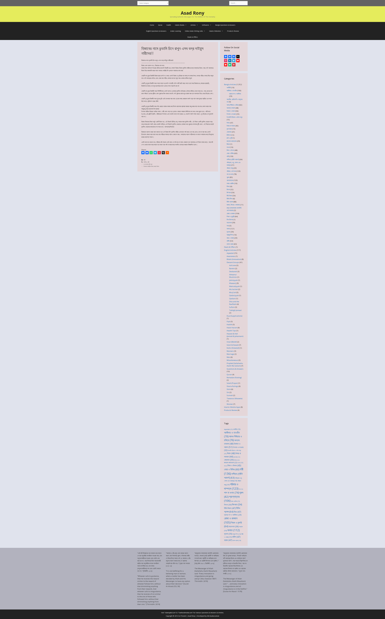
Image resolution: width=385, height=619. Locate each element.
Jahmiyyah (233, 280)
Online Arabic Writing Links (194, 31)
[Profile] (225, 56)
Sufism (232, 307)
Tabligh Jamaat (235, 310)
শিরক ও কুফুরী (230, 216)
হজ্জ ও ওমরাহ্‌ (230, 238)
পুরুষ (228, 177)
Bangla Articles (230, 84)
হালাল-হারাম (230, 244)
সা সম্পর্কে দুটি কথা (148, 164)
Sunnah (230, 395)
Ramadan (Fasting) (234, 377)
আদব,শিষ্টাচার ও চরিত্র (233, 105)
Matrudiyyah (234, 286)
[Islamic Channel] (238, 60)
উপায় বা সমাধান (231, 126)
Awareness (231, 256)
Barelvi (232, 268)
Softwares (205, 25)
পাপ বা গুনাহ (230, 174)
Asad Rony (192, 13)
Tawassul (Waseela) (234, 398)
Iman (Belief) (232, 342)
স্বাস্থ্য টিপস (230, 235)
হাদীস (228, 241)
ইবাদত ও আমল (231, 111)
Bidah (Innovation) (234, 259)
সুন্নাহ (228, 232)
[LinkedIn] (229, 60)
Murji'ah (232, 292)
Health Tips (231, 330)
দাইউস (145, 162)
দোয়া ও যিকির (230, 153)
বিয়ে (237, 511)
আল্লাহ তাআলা (231, 108)
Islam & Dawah (233, 345)
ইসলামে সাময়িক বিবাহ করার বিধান (151, 166)
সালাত (228, 229)
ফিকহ (228, 186)
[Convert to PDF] (159, 152)
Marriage (230, 354)
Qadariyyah (234, 295)
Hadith (168, 25)
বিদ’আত (229, 192)
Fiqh (228, 321)
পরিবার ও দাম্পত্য (231, 171)
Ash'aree (232, 265)
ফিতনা (228, 189)
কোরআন (229, 132)
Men (228, 357)
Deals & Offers (192, 37)
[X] (238, 56)
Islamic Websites (215, 31)
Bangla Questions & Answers (225, 25)
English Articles (230, 250)
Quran (160, 25)
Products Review (233, 31)
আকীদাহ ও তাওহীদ (232, 90)
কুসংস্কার (229, 129)
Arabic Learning (175, 31)
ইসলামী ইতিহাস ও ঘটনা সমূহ (234, 117)
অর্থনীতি (229, 87)
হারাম (228, 540)
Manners (230, 351)
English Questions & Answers (156, 31)
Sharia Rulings (232, 386)
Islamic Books (179, 25)
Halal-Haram (232, 327)
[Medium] (229, 64)
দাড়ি (225, 466)
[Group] (233, 56)
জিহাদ (228, 144)
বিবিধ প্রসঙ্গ (230, 202)
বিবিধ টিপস (230, 198)
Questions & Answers (235, 369)
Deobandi (233, 271)
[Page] (229, 56)
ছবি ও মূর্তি (229, 138)
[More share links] (167, 152)
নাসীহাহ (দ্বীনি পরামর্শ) (233, 159)
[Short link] (163, 152)
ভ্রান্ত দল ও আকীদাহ (235, 94)
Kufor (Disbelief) (233, 348)
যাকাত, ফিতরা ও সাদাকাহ (233, 205)
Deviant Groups (233, 262)
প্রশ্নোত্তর (230, 180)
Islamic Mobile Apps (232, 407)
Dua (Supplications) (234, 316)
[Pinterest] (233, 64)
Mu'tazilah (233, 289)
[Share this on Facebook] (143, 152)
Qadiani (232, 298)
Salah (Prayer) (232, 383)
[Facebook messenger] (147, 152)
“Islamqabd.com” (170, 613)
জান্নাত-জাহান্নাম (232, 141)
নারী (144, 160)
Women (230, 404)
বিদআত (237, 504)
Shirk (229, 389)
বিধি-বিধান (229, 195)
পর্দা (241, 489)
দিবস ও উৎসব (230, 150)
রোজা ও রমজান (231, 213)
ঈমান (228, 123)
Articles (193, 25)
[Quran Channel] (225, 64)
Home (152, 25)
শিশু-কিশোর (230, 219)
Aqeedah (230, 253)
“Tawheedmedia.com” (185, 613)
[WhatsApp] (151, 152)
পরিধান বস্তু (230, 168)
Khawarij (232, 283)
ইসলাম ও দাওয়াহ (231, 114)
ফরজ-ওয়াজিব (230, 183)
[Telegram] (155, 152)
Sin (228, 392)
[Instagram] (225, 60)
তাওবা (228, 147)
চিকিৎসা (229, 135)
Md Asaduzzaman (213, 616)
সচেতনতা (229, 222)
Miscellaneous (232, 360)
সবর (228, 226)
